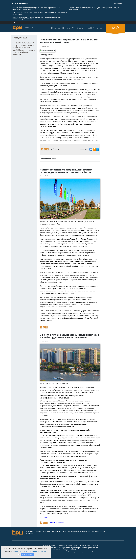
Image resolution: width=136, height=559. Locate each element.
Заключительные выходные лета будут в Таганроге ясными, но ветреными (94, 8)
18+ (113, 28)
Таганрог (27, 28)
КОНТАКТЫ (93, 27)
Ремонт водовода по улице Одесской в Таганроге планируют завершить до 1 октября (36, 18)
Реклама (38, 531)
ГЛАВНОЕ (55, 27)
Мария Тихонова (57, 523)
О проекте (29, 531)
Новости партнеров (59, 531)
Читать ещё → (119, 3)
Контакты (46, 531)
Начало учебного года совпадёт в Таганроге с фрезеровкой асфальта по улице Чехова (36, 8)
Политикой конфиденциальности (38, 551)
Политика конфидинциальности (79, 531)
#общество (44, 517)
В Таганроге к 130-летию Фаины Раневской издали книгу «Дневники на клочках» (39, 13)
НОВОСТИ (81, 27)
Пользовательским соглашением (20, 551)
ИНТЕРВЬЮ (68, 27)
